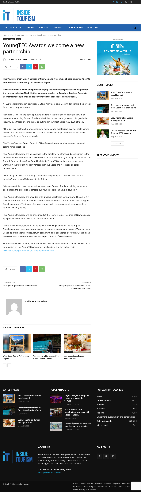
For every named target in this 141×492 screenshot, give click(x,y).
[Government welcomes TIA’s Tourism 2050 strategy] (103, 133)
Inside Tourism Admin (18, 59)
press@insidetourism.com (49, 472)
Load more (116, 143)
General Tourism (16, 35)
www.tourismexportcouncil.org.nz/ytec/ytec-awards (28, 250)
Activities (7, 352)
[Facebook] (113, 2)
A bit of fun (68, 352)
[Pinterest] (35, 66)
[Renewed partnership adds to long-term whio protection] (56, 426)
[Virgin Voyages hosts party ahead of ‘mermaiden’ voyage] (56, 398)
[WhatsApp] (42, 66)
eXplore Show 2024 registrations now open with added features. (76, 412)
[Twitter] (121, 2)
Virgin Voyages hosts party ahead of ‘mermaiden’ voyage (76, 398)
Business (37, 352)
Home (5, 35)
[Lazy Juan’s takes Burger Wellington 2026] (77, 343)
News (18, 39)
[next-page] (9, 365)
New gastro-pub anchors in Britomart (20, 285)
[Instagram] (117, 2)
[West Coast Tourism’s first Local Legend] (17, 343)
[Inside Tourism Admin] (5, 59)
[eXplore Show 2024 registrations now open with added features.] (56, 412)
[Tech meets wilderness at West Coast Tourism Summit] (47, 343)
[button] (134, 27)
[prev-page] (4, 365)
